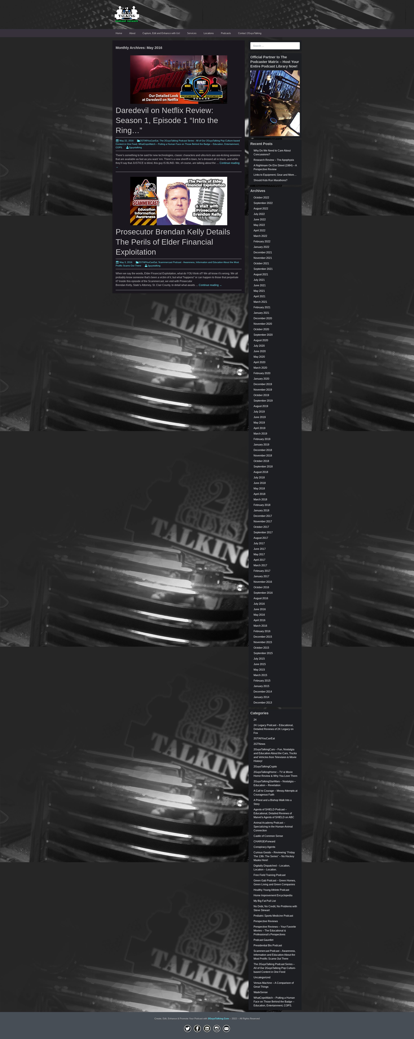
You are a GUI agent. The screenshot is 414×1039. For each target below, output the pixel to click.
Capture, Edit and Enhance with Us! (161, 33)
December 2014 (263, 691)
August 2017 (261, 538)
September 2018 (263, 466)
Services (191, 33)
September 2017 (263, 532)
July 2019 (259, 411)
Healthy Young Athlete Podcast (271, 890)
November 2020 (263, 323)
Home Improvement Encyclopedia (273, 895)
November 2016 (263, 581)
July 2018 (259, 477)
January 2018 (261, 510)
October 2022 (261, 197)
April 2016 (259, 620)
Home (119, 33)
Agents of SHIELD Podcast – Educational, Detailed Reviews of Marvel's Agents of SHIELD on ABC (274, 813)
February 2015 (262, 680)
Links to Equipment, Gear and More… (275, 174)
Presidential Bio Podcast (268, 945)
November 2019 (263, 389)
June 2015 (260, 664)
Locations (209, 33)
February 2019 (262, 439)
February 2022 (262, 241)
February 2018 (262, 505)
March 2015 (260, 675)
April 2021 (259, 296)
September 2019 (263, 400)
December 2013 (263, 702)
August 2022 (261, 208)
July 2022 (259, 214)
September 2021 (263, 269)
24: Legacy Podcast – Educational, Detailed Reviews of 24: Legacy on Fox (274, 729)
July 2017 (259, 543)
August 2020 (261, 340)
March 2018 (260, 499)
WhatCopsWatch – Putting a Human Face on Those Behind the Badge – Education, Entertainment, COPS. (274, 1001)
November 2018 (263, 455)
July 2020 (259, 345)
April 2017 (259, 559)
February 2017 (262, 570)
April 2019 (259, 428)
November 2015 (263, 642)
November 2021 (263, 258)
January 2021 (261, 312)
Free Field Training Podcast (269, 875)
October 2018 (261, 461)
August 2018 (261, 472)
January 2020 (261, 378)
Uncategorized (262, 977)
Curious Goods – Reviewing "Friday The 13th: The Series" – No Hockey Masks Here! (274, 856)
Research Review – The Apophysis (274, 160)
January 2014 (261, 697)
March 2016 (260, 625)
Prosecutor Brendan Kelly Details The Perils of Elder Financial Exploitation (173, 241)
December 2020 (263, 318)
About (132, 33)
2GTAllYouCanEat (149, 140)
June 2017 (260, 549)
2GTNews (259, 744)
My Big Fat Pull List (265, 900)
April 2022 (259, 230)
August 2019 (261, 406)
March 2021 (260, 301)
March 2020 (260, 367)
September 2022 (263, 203)
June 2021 (260, 285)
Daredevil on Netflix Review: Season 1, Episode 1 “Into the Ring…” (167, 120)
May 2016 (259, 614)
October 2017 (261, 527)
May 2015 (259, 669)
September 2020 (263, 334)
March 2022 (260, 236)
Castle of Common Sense (268, 836)
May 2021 (259, 290)
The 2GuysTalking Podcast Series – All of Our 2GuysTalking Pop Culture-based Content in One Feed (275, 968)
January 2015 (261, 686)
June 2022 (260, 219)
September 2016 (263, 592)
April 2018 (259, 494)
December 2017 (263, 516)
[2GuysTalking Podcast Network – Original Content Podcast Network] (127, 13)
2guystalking (135, 147)
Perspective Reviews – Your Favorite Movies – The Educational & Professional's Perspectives (275, 930)
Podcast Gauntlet (263, 940)
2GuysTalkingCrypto (265, 766)
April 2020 (259, 362)
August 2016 (261, 598)
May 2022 (259, 225)
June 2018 (260, 483)
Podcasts (226, 33)
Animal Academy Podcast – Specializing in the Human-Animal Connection (273, 826)
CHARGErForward (264, 841)
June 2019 (260, 417)
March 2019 (260, 433)
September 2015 (263, 653)
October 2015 (261, 647)
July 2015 (259, 658)
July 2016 (259, 603)
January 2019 (261, 444)
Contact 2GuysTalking (249, 33)
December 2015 (263, 636)
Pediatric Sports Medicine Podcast (273, 915)
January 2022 (261, 247)
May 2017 (259, 554)
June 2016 (260, 609)
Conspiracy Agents (264, 847)
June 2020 (260, 351)
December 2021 (263, 252)
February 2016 (262, 631)
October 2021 (261, 263)
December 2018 (263, 450)
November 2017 (263, 521)
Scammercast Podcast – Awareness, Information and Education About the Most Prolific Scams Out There (274, 955)
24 (255, 719)
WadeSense (261, 992)
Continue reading (210, 285)
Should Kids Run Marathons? (270, 180)
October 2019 (261, 395)
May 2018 (259, 488)
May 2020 (259, 356)
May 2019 (259, 422)
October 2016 (261, 587)
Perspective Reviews (266, 921)
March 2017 (260, 565)
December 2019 (263, 384)
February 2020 (262, 373)
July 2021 (259, 280)
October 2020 (261, 329)
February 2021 (262, 307)
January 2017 (261, 576)
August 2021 (261, 274)
